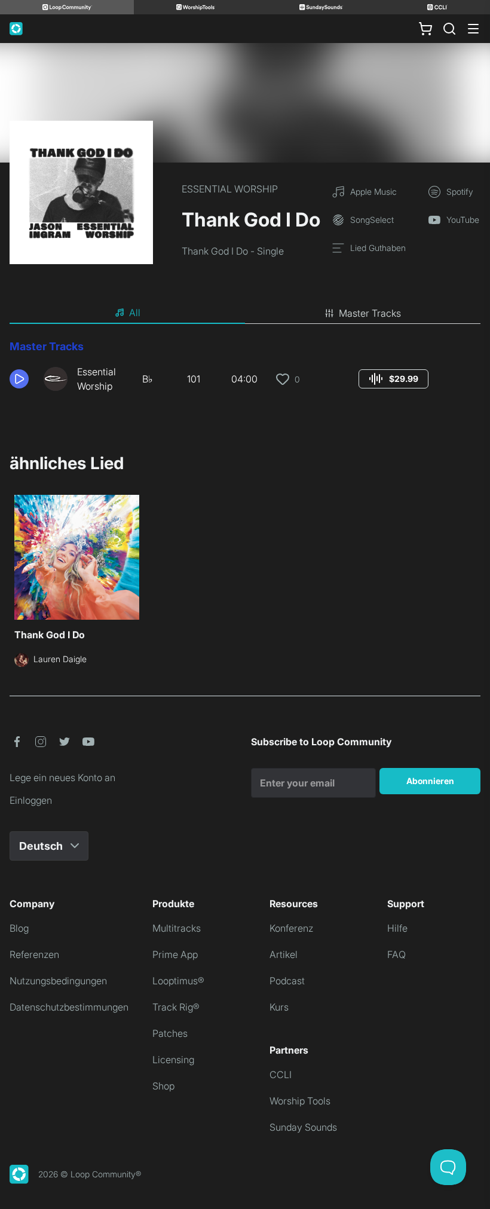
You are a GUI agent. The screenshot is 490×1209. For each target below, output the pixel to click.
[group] (393, 378)
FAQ (396, 954)
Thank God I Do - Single (233, 251)
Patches (170, 1033)
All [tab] (134, 313)
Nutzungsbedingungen (58, 981)
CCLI (281, 1075)
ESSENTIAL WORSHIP (230, 189)
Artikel (284, 954)
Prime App (175, 954)
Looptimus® (178, 981)
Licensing (173, 1060)
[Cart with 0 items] (425, 29)
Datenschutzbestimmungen (69, 1007)
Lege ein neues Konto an (62, 777)
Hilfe (397, 928)
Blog (19, 928)
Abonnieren (430, 781)
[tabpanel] (245, 370)
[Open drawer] (473, 29)
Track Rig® (176, 1007)
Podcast (287, 981)
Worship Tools (300, 1101)
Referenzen (34, 954)
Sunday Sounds (303, 1127)
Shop (163, 1086)
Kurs (279, 1007)
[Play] (19, 378)
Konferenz (291, 928)
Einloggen (31, 800)
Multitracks (176, 928)
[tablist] (245, 313)
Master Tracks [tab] (370, 313)
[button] (22, 378)
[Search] (449, 29)
